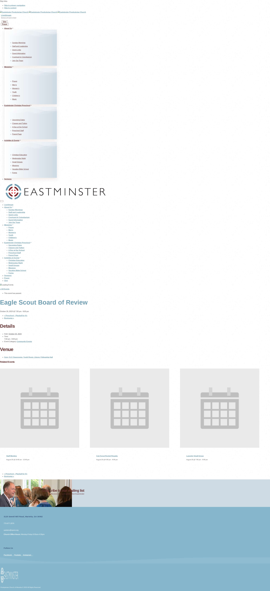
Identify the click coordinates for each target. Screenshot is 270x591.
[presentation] (39, 447)
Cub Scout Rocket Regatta (107, 456)
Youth (14, 92)
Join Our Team (17, 61)
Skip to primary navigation (14, 5)
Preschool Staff (18, 130)
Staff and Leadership (20, 46)
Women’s (15, 88)
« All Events (4, 289)
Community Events (24, 341)
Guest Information (18, 53)
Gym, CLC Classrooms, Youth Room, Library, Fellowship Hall (28, 357)
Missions (15, 165)
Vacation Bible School (20, 169)
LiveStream (6, 15)
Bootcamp (9, 318)
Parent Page (17, 134)
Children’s (16, 96)
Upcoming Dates (18, 120)
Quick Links (16, 50)
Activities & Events (11, 140)
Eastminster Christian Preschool (17, 105)
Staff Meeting (11, 456)
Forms (14, 173)
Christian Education (19, 155)
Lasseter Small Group (195, 456)
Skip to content (10, 8)
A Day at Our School (19, 127)
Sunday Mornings (18, 43)
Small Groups (17, 162)
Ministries (8, 67)
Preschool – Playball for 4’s (15, 316)
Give (6, 281)
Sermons (7, 179)
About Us (8, 28)
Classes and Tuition (19, 123)
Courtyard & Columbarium (22, 57)
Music (14, 99)
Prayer (14, 81)
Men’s (14, 85)
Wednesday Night (19, 158)
